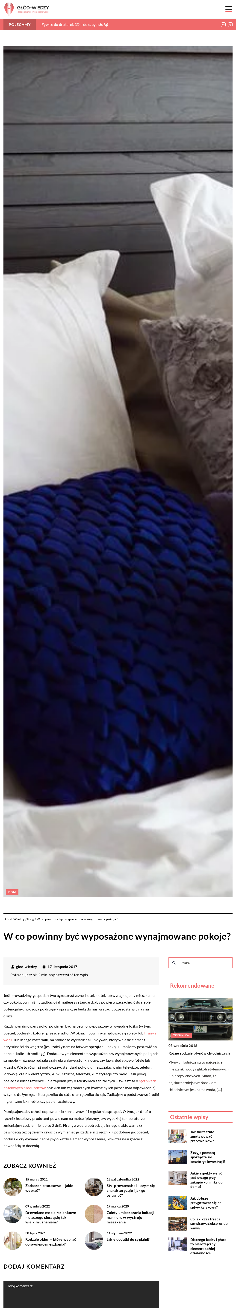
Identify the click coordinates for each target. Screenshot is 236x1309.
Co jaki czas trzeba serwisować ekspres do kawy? (209, 1223)
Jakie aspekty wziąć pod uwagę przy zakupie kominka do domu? (206, 1180)
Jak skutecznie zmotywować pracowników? (202, 1136)
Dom (12, 892)
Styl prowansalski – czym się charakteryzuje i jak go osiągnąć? (131, 1190)
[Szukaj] (174, 962)
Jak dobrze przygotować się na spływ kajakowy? (205, 1202)
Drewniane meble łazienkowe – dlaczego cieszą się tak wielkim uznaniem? (50, 1217)
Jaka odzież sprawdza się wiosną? (68, 24)
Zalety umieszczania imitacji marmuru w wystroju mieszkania (130, 1217)
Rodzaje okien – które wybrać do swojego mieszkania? (50, 1241)
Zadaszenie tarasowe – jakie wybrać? (49, 1187)
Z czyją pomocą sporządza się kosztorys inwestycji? (207, 1157)
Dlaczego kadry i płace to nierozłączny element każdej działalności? (208, 1246)
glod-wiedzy (26, 966)
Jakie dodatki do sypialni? (128, 1239)
